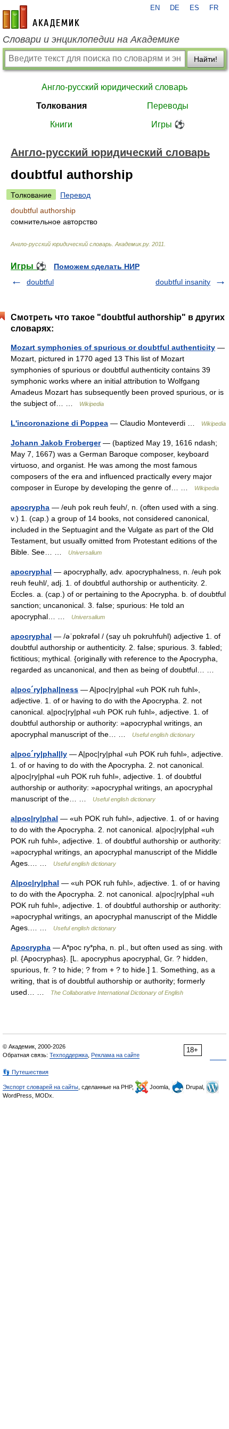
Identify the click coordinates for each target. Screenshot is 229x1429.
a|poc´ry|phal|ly (39, 754)
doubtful (40, 282)
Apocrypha (31, 947)
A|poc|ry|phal (35, 883)
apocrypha (30, 507)
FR (213, 8)
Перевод (75, 195)
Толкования (61, 105)
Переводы (168, 105)
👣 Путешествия (25, 1072)
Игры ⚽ (168, 124)
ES (194, 8)
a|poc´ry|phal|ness (44, 689)
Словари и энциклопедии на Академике (91, 39)
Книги (61, 124)
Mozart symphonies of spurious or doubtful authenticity (113, 347)
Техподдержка (69, 1055)
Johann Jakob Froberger (56, 443)
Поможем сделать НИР (97, 266)
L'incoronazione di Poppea (59, 423)
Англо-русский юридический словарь (114, 87)
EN (155, 8)
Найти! (205, 59)
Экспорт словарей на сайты (40, 1087)
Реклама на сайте (115, 1055)
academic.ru (41, 17)
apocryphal (31, 571)
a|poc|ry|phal (34, 818)
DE (174, 8)
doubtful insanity (183, 282)
